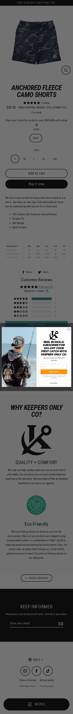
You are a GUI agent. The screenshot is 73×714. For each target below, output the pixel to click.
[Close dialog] (69, 329)
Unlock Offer (54, 371)
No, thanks (53, 383)
